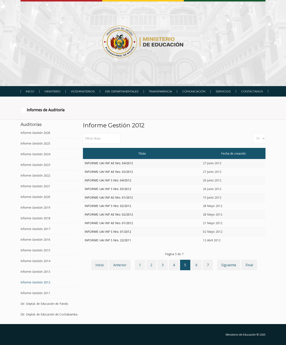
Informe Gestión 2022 (35, 175)
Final (249, 265)
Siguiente (228, 265)
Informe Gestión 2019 (35, 207)
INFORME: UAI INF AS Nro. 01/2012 (109, 197)
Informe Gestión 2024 (35, 154)
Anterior (119, 265)
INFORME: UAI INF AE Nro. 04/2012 (109, 163)
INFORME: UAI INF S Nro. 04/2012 (108, 180)
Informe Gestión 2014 (35, 261)
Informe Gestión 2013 (35, 272)
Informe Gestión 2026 (35, 133)
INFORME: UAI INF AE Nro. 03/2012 (109, 172)
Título (142, 153)
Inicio (99, 265)
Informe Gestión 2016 (35, 240)
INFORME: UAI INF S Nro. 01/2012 (108, 232)
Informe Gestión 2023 (35, 165)
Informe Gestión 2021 (35, 186)
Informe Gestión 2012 (35, 282)
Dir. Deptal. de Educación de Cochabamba (49, 314)
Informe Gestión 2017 (35, 229)
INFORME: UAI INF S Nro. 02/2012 (108, 206)
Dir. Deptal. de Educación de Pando (44, 304)
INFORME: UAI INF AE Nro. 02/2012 (109, 214)
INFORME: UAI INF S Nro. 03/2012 (108, 189)
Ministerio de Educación (241, 334)
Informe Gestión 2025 (35, 143)
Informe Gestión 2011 (35, 293)
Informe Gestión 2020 (35, 197)
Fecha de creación (233, 153)
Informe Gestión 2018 (35, 218)
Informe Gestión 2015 (35, 250)
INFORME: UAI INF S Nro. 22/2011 (108, 240)
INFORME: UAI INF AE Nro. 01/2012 (109, 223)
